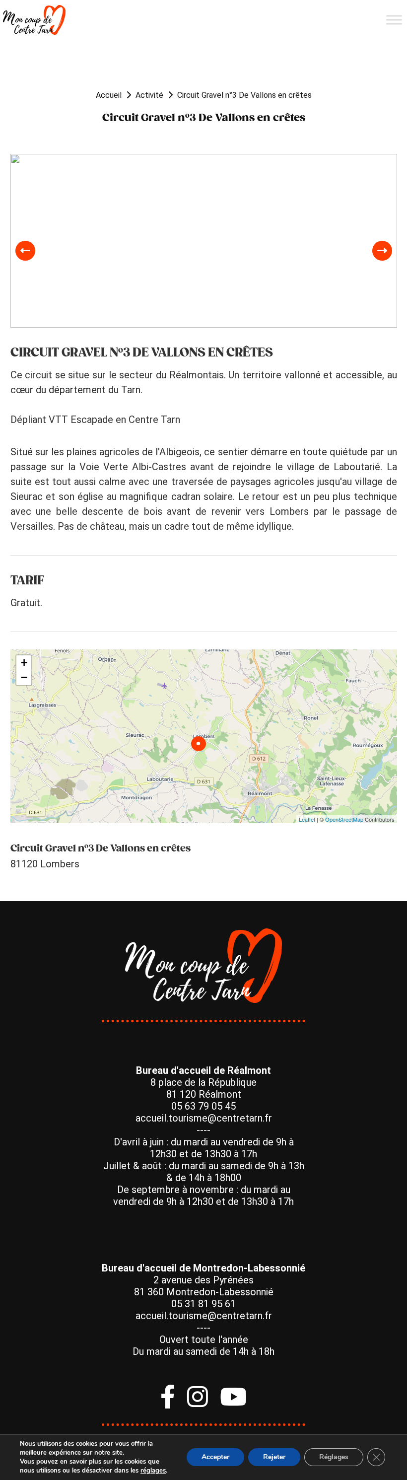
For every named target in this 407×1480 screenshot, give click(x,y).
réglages (153, 1470)
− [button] (24, 677)
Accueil (109, 95)
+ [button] (24, 662)
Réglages (333, 1457)
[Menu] (394, 19)
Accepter (215, 1457)
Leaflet (307, 819)
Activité (149, 95)
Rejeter (274, 1457)
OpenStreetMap (344, 819)
